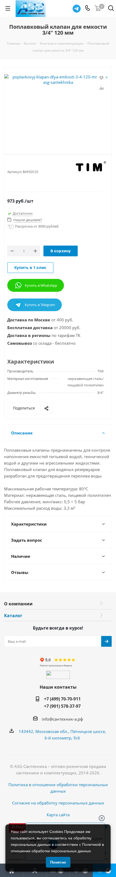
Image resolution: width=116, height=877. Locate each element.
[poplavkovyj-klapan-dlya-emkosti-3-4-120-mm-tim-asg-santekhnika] (58, 106)
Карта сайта (58, 814)
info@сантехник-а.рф (62, 719)
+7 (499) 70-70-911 (62, 699)
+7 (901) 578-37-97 (62, 706)
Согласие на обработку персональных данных (58, 803)
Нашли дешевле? (27, 219)
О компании (18, 604)
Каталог (13, 616)
